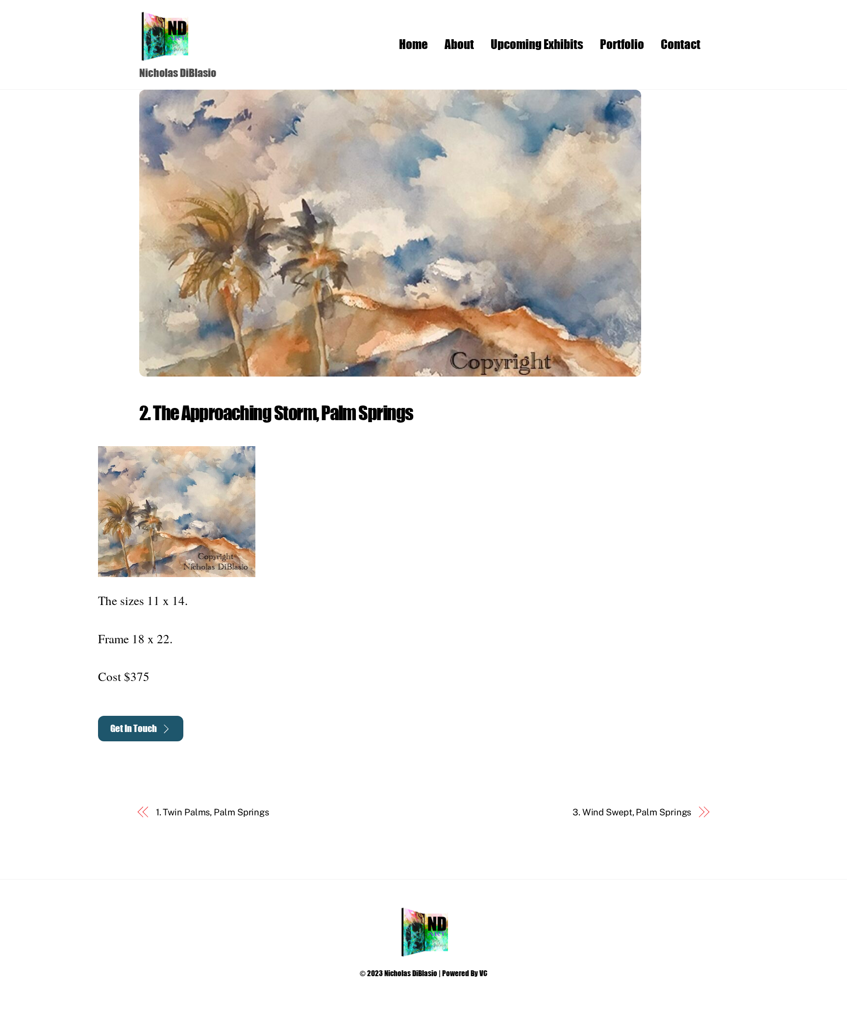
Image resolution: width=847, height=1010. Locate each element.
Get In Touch (133, 728)
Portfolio (622, 43)
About (459, 43)
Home (413, 43)
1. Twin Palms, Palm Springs (213, 812)
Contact (680, 43)
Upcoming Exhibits (537, 43)
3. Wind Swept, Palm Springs (632, 812)
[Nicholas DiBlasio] (163, 56)
